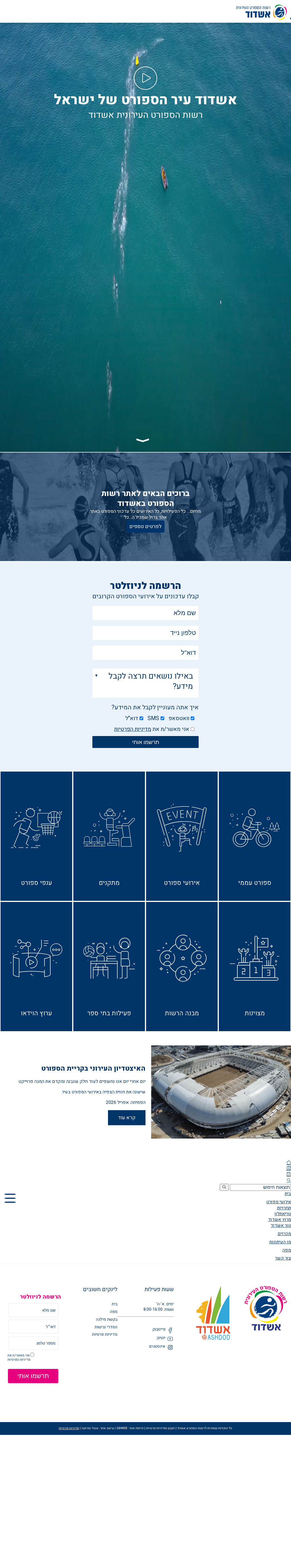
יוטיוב (161, 1338)
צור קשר (283, 1258)
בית (288, 1193)
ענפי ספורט (36, 882)
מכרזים (284, 1233)
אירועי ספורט (182, 882)
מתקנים (109, 882)
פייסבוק (158, 1329)
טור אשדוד (281, 1225)
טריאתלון (283, 1213)
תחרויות (284, 1207)
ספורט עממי (254, 882)
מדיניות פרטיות (104, 1334)
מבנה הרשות (182, 1013)
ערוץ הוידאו (36, 1013)
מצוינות (255, 1013)
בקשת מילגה (106, 1319)
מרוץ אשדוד (279, 1219)
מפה (286, 1250)
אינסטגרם (157, 1346)
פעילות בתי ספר (109, 1013)
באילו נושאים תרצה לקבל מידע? (151, 681)
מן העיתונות (280, 1242)
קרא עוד (127, 1118)
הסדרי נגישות (106, 1327)
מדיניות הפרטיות (132, 729)
